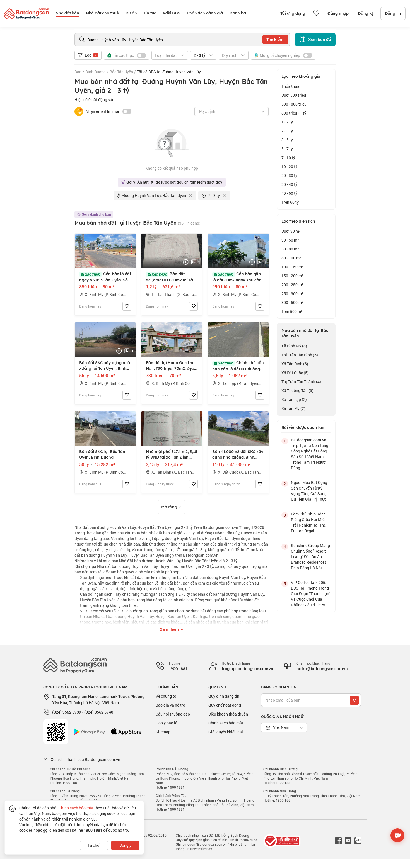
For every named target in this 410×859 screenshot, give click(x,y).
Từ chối (94, 845)
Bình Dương (95, 71)
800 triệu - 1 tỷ (293, 113)
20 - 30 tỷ (289, 175)
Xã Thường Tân (297, 390)
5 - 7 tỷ (287, 148)
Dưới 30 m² (291, 231)
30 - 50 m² (290, 240)
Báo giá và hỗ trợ (170, 705)
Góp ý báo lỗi (167, 723)
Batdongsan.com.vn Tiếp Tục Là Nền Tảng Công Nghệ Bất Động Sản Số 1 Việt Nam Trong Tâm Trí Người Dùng (309, 453)
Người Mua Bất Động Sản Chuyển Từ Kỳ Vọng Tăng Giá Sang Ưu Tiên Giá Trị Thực (309, 491)
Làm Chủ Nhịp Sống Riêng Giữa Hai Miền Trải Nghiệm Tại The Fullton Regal (309, 522)
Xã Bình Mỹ (294, 346)
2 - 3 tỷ (287, 130)
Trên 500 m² (292, 311)
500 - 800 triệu (294, 104)
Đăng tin (393, 13)
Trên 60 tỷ (290, 202)
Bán (77, 71)
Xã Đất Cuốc (295, 372)
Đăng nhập (338, 13)
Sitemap (163, 731)
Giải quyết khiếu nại (225, 731)
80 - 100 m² (291, 258)
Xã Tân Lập (294, 399)
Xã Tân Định (294, 363)
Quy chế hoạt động (224, 705)
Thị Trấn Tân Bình (299, 354)
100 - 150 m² (292, 266)
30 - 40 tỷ (289, 184)
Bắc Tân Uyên (121, 71)
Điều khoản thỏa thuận (228, 714)
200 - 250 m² (292, 284)
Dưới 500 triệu (293, 95)
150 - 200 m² (292, 275)
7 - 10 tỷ (288, 157)
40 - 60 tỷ (289, 193)
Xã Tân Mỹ (293, 408)
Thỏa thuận (291, 86)
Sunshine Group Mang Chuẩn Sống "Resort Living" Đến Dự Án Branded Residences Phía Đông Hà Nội (310, 556)
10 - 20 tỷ (289, 166)
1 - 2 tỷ (287, 122)
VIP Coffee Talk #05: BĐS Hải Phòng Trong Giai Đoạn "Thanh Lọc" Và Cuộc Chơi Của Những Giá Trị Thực (310, 593)
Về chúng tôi (166, 696)
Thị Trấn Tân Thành (301, 381)
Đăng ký (366, 13)
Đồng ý (125, 845)
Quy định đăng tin (223, 696)
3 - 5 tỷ (287, 139)
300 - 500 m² (292, 302)
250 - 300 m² (292, 293)
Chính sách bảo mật (225, 723)
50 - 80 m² (290, 249)
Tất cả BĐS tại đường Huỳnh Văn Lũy (169, 71)
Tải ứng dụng (292, 13)
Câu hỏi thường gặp (173, 714)
